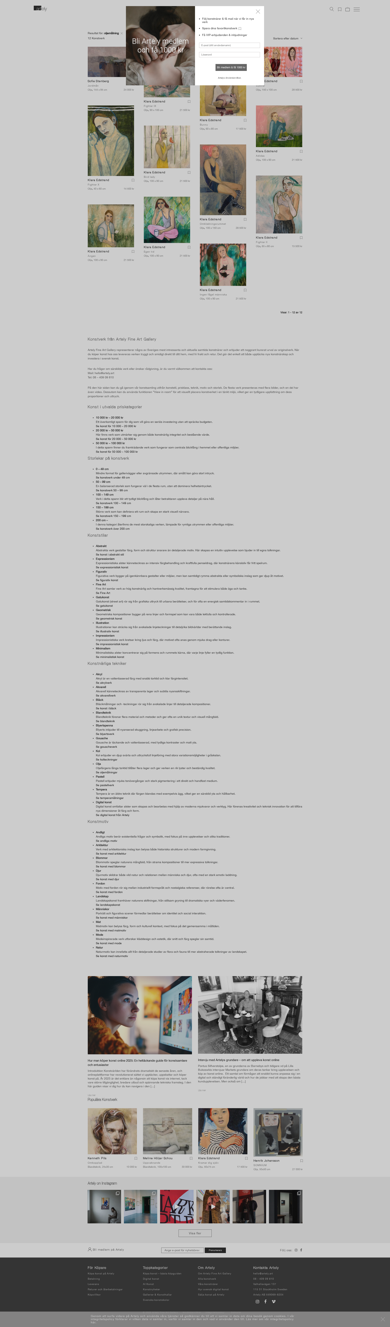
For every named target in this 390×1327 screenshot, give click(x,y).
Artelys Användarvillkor (229, 78)
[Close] (258, 12)
